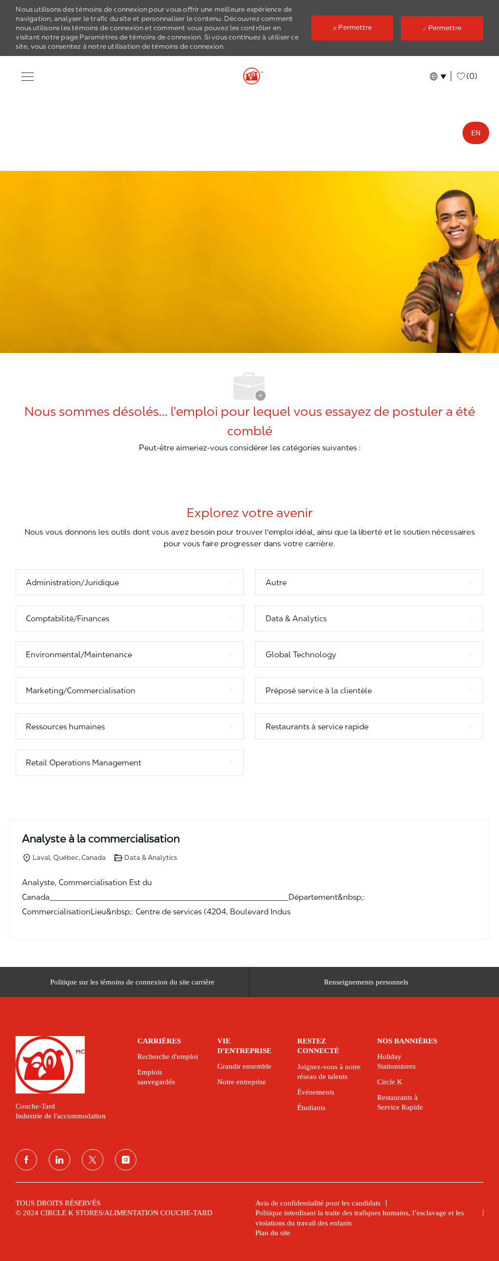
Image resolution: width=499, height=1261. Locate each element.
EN (475, 133)
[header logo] (249, 76)
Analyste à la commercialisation (101, 838)
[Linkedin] (59, 1159)
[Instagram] (125, 1159)
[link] (70, 1065)
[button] (27, 76)
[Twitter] (92, 1159)
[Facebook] (26, 1159)
